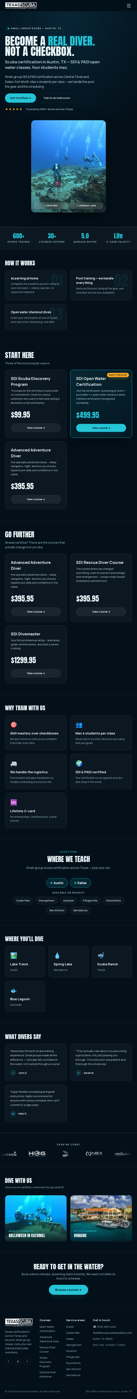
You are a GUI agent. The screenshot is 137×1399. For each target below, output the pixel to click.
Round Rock (113, 900)
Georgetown (46, 900)
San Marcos (80, 910)
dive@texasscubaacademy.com (112, 1332)
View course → (36, 427)
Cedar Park (23, 900)
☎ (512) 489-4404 (104, 1326)
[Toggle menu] (129, 6)
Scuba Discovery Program (46, 1362)
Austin (59, 883)
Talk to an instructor (56, 98)
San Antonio (56, 910)
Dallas (82, 883)
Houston (68, 900)
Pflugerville (90, 900)
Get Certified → (20, 98)
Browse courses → (68, 1290)
